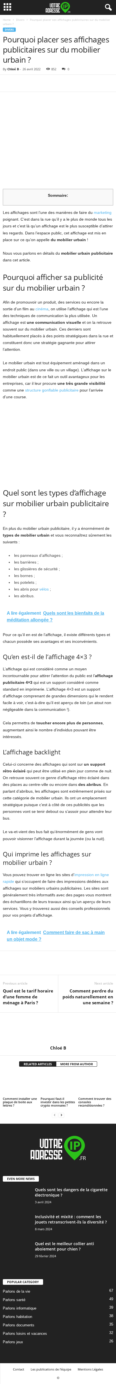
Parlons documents (18, 1325)
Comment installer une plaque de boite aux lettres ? (20, 1101)
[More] (60, 83)
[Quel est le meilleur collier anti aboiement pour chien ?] (17, 1255)
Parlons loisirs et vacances (25, 1333)
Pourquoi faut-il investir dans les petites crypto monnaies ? (58, 1101)
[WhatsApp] (47, 83)
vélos (44, 589)
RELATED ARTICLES (38, 1064)
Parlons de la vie (16, 1291)
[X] (21, 83)
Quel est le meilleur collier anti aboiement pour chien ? (64, 1246)
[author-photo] (58, 1029)
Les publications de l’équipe (51, 1369)
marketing (102, 212)
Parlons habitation (17, 1317)
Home (7, 20)
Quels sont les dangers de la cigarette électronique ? (71, 1192)
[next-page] (61, 1115)
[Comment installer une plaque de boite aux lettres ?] (20, 1084)
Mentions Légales (90, 1369)
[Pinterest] (34, 83)
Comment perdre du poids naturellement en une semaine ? (88, 996)
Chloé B (13, 69)
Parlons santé (14, 1300)
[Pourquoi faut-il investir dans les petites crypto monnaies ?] (58, 1084)
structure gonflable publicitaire (52, 390)
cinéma (41, 309)
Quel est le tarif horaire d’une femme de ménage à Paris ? (28, 996)
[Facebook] (8, 83)
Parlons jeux (13, 1342)
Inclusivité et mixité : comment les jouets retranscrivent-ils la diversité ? (71, 1219)
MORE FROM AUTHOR (76, 1064)
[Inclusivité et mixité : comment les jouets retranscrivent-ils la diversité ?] (17, 1228)
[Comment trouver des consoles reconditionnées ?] (95, 1084)
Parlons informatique (19, 1308)
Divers (20, 20)
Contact (18, 1369)
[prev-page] (54, 1115)
